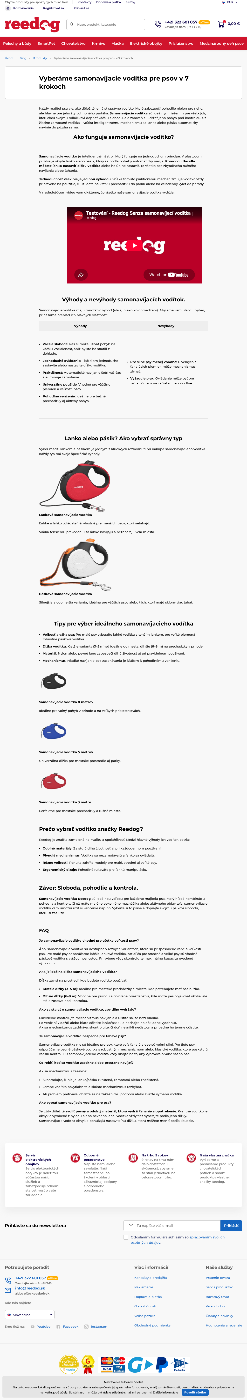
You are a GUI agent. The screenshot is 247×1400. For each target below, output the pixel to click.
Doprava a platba (108, 2)
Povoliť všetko (195, 1392)
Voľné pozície (145, 1316)
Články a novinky (219, 1316)
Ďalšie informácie (165, 1392)
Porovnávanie (23, 8)
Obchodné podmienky (152, 1325)
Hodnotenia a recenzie (224, 1325)
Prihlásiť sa (81, 8)
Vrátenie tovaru (218, 1278)
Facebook (70, 1326)
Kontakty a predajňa (150, 1278)
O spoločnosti (145, 1306)
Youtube (43, 1326)
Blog (23, 58)
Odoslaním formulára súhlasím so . (178, 1240)
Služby (130, 2)
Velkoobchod (216, 1306)
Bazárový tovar (217, 1297)
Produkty (40, 58)
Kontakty (84, 2)
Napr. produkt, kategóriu (96, 24)
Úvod (9, 58)
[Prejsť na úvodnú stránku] (32, 24)
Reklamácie (143, 1287)
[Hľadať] (71, 24)
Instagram (99, 1326)
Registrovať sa (53, 8)
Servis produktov (219, 1287)
